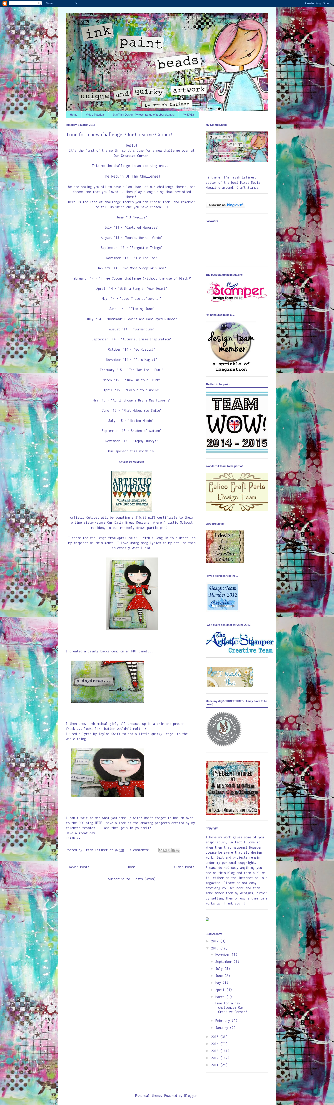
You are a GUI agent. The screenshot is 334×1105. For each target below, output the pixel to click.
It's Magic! (145, 360)
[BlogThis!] (165, 850)
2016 (215, 948)
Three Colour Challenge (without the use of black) (145, 278)
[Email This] (160, 850)
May (219, 983)
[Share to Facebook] (173, 850)
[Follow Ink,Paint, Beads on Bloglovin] (225, 207)
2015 (215, 1037)
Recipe (140, 217)
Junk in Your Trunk (142, 380)
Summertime (144, 329)
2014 (215, 1044)
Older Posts (184, 867)
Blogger (190, 1096)
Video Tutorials (95, 114)
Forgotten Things (146, 248)
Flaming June (142, 309)
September (224, 962)
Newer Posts (79, 867)
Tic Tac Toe (145, 258)
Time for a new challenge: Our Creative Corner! (119, 134)
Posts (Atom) (144, 879)
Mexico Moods (141, 421)
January (222, 1028)
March (220, 997)
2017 (215, 941)
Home (73, 114)
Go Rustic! (144, 349)
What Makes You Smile (142, 410)
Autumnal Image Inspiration (146, 339)
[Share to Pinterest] (178, 850)
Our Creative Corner (131, 156)
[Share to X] (169, 850)
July (219, 969)
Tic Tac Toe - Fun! (145, 370)
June (219, 976)
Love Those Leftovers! (141, 298)
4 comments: (140, 850)
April (220, 990)
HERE (98, 823)
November (223, 954)
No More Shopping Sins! (145, 268)
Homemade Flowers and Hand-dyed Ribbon (141, 319)
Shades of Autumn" (146, 431)
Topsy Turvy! (145, 441)
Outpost (132, 461)
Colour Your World (142, 390)
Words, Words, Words (143, 238)
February (223, 1021)
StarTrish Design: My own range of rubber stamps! (143, 114)
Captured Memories (141, 227)
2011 (215, 1065)
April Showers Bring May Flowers (141, 400)
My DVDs (188, 114)
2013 (215, 1051)
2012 (215, 1058)
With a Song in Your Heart (142, 288)
